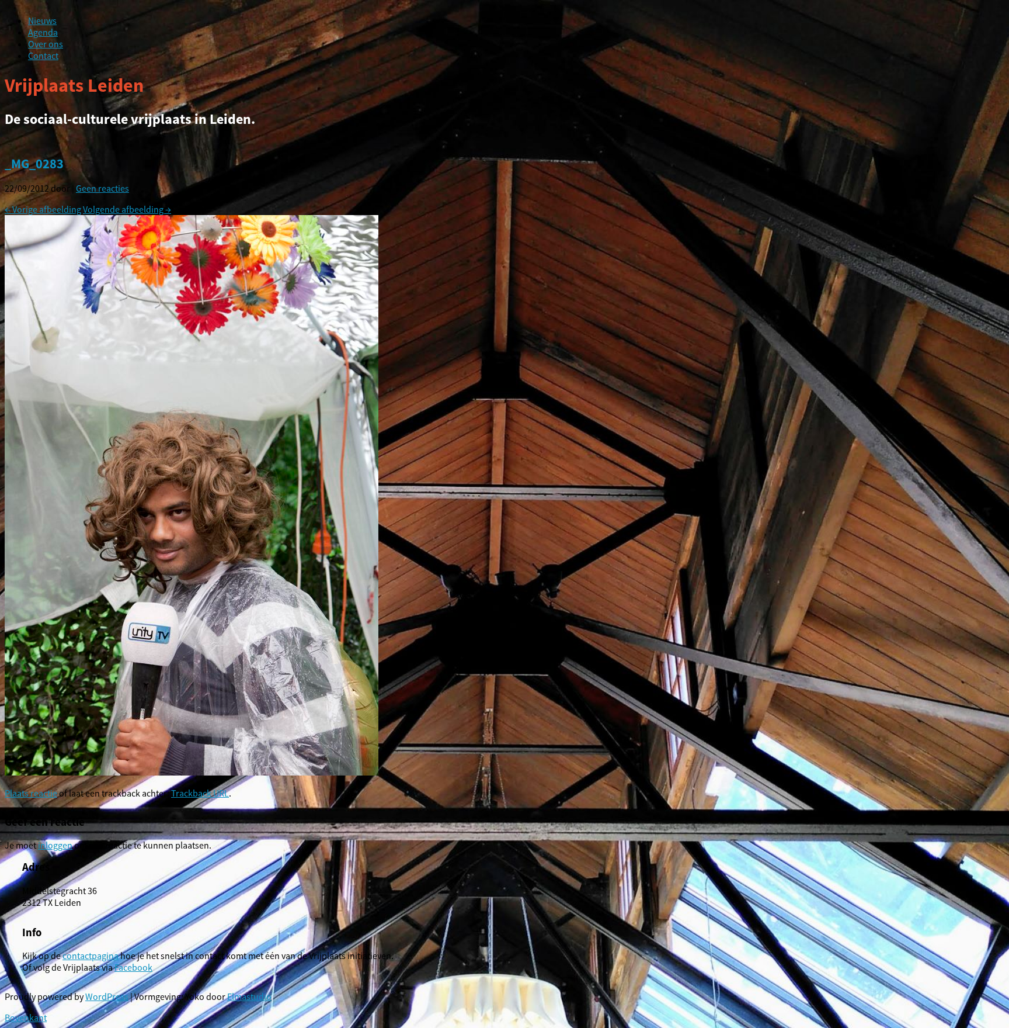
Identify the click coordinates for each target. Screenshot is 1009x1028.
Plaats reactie (31, 793)
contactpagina (90, 955)
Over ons (45, 44)
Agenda (43, 32)
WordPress (106, 996)
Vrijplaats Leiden (74, 85)
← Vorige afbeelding (43, 209)
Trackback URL (200, 793)
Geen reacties (102, 188)
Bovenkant (26, 1017)
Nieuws (42, 20)
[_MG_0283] (191, 772)
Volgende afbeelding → (127, 209)
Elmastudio (249, 996)
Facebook (133, 967)
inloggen (55, 845)
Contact (43, 55)
